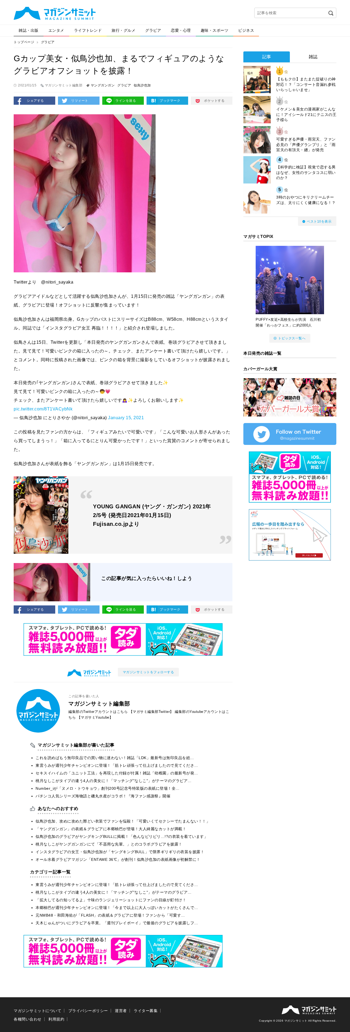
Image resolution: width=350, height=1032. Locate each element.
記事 (266, 56)
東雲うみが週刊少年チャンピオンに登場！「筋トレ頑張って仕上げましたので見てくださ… (117, 765)
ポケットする (214, 101)
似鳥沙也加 (142, 85)
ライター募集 (146, 1010)
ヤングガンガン (103, 85)
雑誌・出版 (29, 30)
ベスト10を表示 (319, 221)
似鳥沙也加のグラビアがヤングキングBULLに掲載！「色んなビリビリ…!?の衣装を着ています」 (122, 836)
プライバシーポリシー (88, 1010)
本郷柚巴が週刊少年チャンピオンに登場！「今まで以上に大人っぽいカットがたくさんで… (117, 907)
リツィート (79, 101)
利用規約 (56, 1019)
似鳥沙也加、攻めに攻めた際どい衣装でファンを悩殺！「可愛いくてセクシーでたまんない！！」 (123, 821)
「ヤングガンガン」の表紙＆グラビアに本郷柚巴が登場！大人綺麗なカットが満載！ (111, 829)
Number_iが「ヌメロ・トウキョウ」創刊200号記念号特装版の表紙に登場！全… (108, 788)
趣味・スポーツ (215, 30)
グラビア (153, 30)
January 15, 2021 (126, 417)
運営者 (121, 1010)
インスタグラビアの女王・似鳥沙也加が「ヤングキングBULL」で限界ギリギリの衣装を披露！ (120, 852)
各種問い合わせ (28, 1019)
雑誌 (313, 56)
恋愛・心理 (181, 30)
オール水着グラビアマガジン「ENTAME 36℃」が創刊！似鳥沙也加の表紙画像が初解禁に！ (118, 859)
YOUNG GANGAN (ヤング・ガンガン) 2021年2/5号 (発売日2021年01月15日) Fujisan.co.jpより (152, 515)
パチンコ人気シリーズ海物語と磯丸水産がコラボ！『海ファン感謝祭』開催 (103, 796)
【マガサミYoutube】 (95, 717)
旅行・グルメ (123, 30)
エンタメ (56, 30)
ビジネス (246, 30)
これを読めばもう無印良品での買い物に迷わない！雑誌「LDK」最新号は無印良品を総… (115, 758)
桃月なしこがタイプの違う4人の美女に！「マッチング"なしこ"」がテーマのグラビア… (114, 781)
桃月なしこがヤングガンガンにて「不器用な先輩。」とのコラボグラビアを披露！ (109, 844)
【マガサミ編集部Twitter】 (151, 712)
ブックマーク (170, 101)
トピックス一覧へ (291, 338)
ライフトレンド (88, 30)
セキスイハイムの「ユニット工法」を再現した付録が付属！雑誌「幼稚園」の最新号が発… (117, 773)
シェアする (35, 101)
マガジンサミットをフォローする (148, 672)
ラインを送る (125, 101)
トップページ (24, 42)
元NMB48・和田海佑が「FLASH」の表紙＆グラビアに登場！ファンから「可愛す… (110, 915)
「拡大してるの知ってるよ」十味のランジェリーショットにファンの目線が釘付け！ (111, 900)
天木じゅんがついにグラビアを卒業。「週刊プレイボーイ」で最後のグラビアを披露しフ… (117, 923)
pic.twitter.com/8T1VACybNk (43, 409)
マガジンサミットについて (37, 1010)
